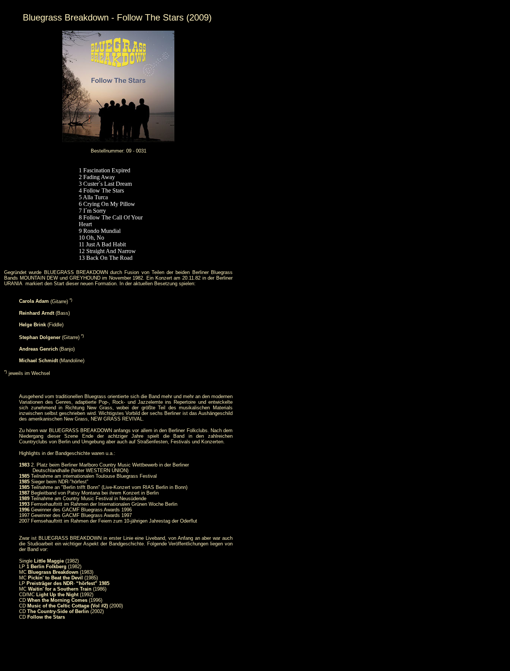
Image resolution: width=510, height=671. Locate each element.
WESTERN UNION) (107, 470)
